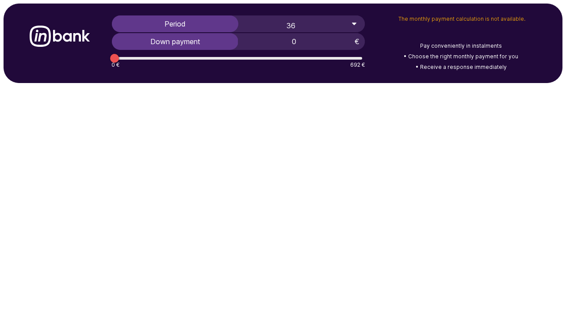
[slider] (114, 58)
